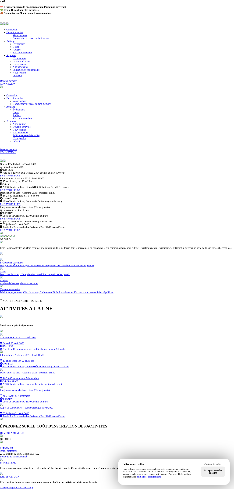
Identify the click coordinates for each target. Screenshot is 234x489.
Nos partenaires (20, 67)
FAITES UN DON (9, 476)
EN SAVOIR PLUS (10, 175)
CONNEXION (8, 83)
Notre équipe (19, 58)
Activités (10, 41)
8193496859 (6, 448)
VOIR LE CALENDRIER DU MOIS (22, 300)
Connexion (12, 29)
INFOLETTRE (8, 462)
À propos (11, 55)
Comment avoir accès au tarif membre (32, 38)
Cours (16, 46)
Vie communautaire (22, 52)
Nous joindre (19, 72)
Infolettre (17, 75)
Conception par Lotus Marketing (16, 487)
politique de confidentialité (149, 477)
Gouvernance (19, 64)
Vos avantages (20, 35)
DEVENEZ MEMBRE (12, 433)
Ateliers (17, 49)
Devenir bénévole (22, 61)
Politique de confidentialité (26, 69)
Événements (19, 44)
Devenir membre (14, 32)
